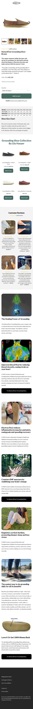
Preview (3, 22)
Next (29, 22)
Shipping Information (6, 676)
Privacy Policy (4, 691)
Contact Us (4, 688)
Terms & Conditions (6, 683)
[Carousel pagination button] (4, 41)
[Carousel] (16, 22)
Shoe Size (3, 88)
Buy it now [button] (8, 170)
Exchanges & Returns (6, 680)
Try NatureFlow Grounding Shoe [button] (16, 391)
